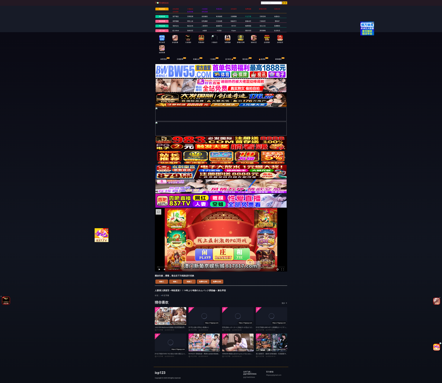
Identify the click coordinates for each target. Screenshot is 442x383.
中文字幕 (248, 16)
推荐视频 (176, 21)
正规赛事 (180, 59)
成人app (162, 30)
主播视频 (234, 16)
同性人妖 (190, 21)
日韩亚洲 (190, 16)
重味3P (277, 21)
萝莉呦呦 (263, 30)
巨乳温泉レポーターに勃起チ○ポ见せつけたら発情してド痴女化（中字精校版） (250, 327)
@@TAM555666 (249, 377)
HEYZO (233, 26)
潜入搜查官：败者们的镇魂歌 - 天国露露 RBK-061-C (274, 354)
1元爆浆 (213, 59)
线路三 (161, 281)
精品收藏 (162, 21)
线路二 (175, 281)
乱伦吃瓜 (277, 30)
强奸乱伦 (176, 26)
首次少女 (263, 26)
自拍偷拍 (205, 16)
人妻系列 (205, 26)
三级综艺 (263, 21)
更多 (283, 303)
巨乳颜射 (205, 21)
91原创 (219, 30)
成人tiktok (175, 30)
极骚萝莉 (219, 26)
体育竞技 (163, 59)
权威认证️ (196, 59)
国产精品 (176, 16)
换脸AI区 (248, 21)
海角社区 (190, 30)
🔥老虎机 (262, 59)
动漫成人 (277, 16)
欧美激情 (219, 16)
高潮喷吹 (277, 26)
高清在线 (162, 16)
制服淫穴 (234, 21)
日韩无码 (263, 16)
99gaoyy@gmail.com (273, 375)
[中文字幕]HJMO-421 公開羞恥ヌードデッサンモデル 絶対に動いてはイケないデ (285, 327)
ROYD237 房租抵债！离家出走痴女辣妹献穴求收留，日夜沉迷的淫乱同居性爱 (216, 354)
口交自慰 (219, 21)
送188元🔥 (229, 59)
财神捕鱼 (278, 59)
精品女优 (190, 26)
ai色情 (205, 30)
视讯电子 (245, 59)
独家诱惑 (248, 26)
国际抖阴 (248, 30)
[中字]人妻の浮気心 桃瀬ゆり (199, 327)
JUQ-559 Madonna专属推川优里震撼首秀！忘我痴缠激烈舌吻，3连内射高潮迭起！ (184, 327)
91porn (233, 30)
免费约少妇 (203, 281)
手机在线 (162, 26)
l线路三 (189, 281)
